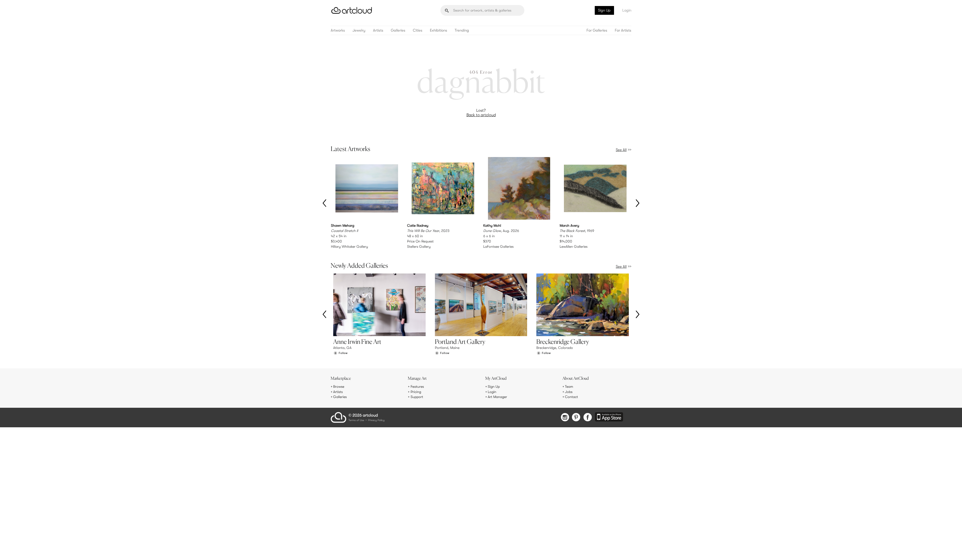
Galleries (398, 30)
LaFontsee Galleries (498, 246)
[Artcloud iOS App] (609, 417)
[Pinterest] (576, 417)
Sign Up (604, 10)
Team (569, 386)
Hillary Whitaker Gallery (349, 246)
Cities (417, 30)
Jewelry (359, 30)
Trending (462, 30)
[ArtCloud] (352, 10)
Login (626, 10)
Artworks (338, 30)
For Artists (623, 30)
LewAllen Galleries (573, 246)
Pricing (416, 392)
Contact (571, 397)
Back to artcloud (481, 115)
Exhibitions (438, 30)
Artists (378, 30)
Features (417, 386)
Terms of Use (356, 420)
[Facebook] (587, 417)
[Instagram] (565, 417)
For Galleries (596, 30)
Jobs (568, 392)
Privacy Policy (376, 420)
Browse (338, 386)
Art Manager (497, 397)
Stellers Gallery (419, 246)
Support (417, 397)
